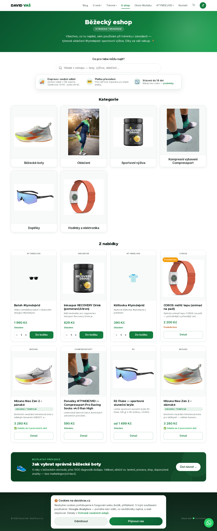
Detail (183, 334)
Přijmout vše (136, 521)
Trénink (111, 5)
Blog (85, 5)
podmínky (168, 83)
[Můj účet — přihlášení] (203, 5)
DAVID (21, 5)
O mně (97, 5)
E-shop (125, 5)
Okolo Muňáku (143, 5)
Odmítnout (81, 521)
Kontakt (183, 5)
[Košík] (193, 5)
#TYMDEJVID (165, 5)
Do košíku (41, 334)
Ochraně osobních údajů (93, 513)
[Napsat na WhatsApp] (209, 523)
